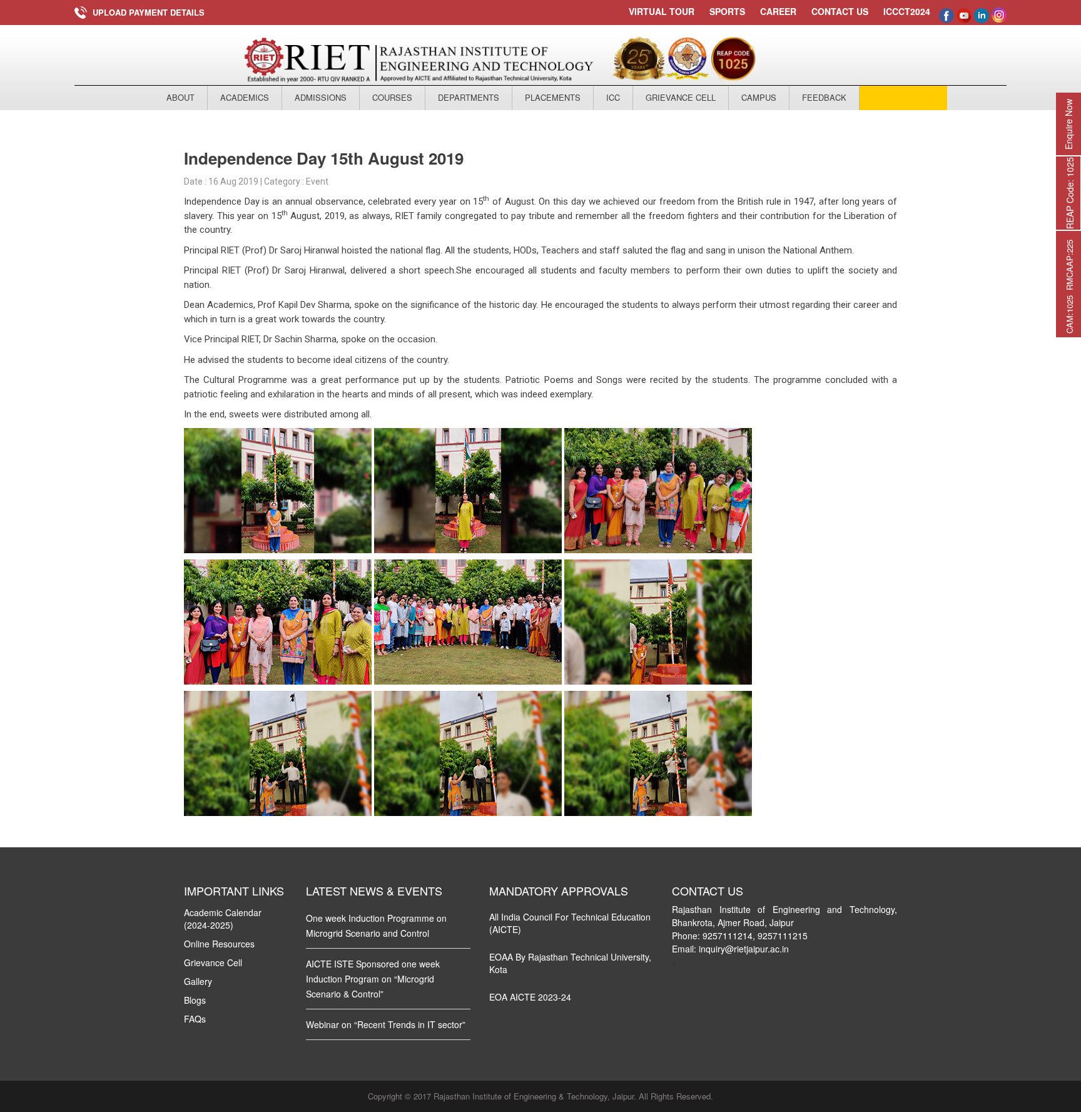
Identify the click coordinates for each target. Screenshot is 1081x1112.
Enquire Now (1068, 124)
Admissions (321, 97)
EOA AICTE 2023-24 (530, 997)
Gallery (198, 981)
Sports (727, 11)
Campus (758, 97)
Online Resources (219, 943)
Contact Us (839, 11)
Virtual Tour (661, 11)
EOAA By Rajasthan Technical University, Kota (570, 963)
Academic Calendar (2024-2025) (222, 918)
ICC (613, 97)
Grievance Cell (681, 97)
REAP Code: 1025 (1069, 193)
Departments (468, 97)
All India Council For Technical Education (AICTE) (570, 923)
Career (778, 11)
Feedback (824, 97)
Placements (553, 97)
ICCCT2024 (906, 11)
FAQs (195, 1019)
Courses (392, 97)
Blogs (195, 1000)
